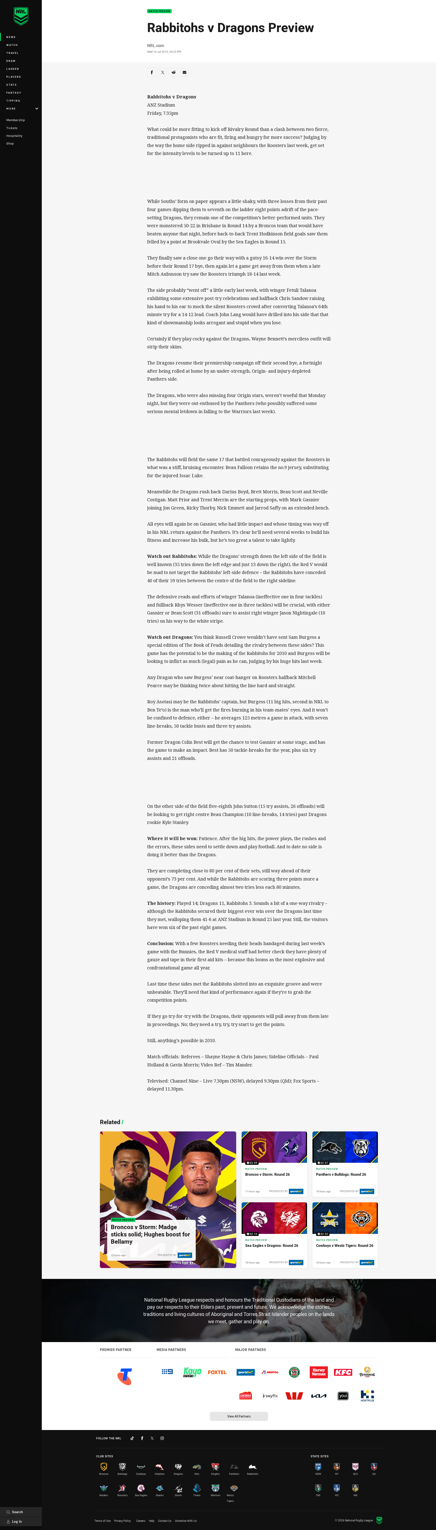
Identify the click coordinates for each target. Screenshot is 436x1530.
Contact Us (164, 1521)
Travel (12, 53)
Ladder (12, 68)
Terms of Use (102, 1521)
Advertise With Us (186, 1521)
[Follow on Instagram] (162, 1438)
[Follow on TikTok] (132, 1438)
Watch (12, 45)
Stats (11, 84)
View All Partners (239, 1416)
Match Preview (159, 11)
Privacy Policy (122, 1521)
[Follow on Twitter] (152, 1438)
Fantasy (13, 92)
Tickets (12, 128)
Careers (140, 1521)
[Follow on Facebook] (142, 1438)
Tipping (13, 100)
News (11, 37)
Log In (17, 1521)
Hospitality (14, 136)
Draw (11, 60)
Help (151, 1521)
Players (13, 76)
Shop (10, 143)
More (11, 108)
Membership (15, 120)
